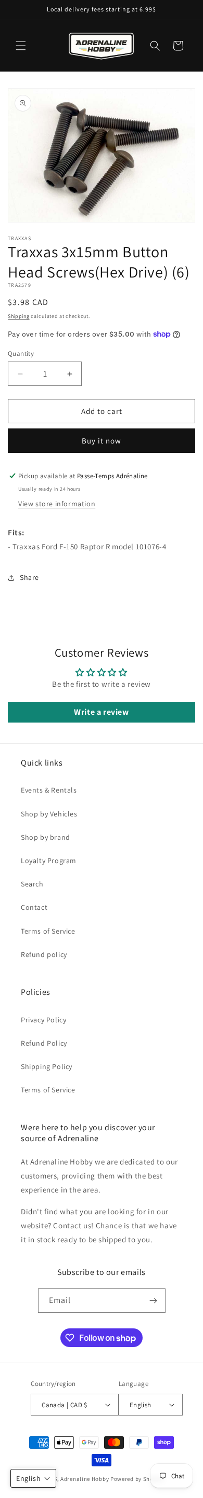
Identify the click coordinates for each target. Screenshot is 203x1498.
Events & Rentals (49, 790)
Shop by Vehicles (49, 814)
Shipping (19, 316)
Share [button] (29, 577)
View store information (56, 503)
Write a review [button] (101, 711)
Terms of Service (48, 931)
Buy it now (101, 441)
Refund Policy (44, 1043)
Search (32, 884)
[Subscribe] (153, 1300)
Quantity (21, 353)
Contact (34, 907)
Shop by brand (45, 837)
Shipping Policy (46, 1066)
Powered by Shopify (137, 1478)
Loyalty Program (49, 860)
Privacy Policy (43, 1019)
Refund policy (44, 954)
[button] (20, 45)
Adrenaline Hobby (84, 1478)
